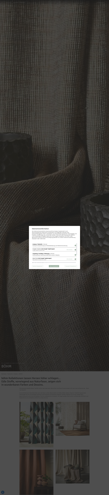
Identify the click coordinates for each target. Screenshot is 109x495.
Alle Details (69, 249)
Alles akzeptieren (54, 266)
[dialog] (54, 247)
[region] (54, 253)
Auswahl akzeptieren (70, 266)
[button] (75, 245)
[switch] (75, 245)
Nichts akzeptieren (37, 266)
